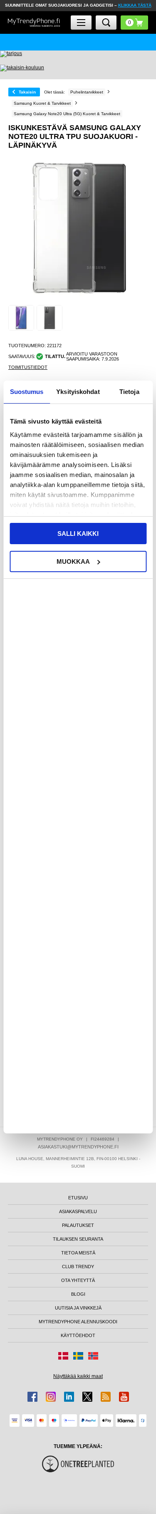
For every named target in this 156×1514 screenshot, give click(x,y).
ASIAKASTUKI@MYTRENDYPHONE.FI (78, 1146)
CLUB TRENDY (78, 1266)
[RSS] (106, 1397)
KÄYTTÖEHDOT (78, 1335)
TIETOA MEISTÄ (78, 1252)
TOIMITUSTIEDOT (27, 367)
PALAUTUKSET (78, 1225)
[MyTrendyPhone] (34, 22)
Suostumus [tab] (27, 391)
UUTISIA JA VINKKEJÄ (78, 1307)
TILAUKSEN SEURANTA (78, 1238)
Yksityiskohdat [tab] (77, 391)
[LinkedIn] (69, 1397)
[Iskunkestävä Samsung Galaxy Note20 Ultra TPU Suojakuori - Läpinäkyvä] (21, 318)
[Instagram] (51, 1397)
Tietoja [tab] (129, 391)
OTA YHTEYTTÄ (78, 1280)
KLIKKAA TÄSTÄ (134, 5)
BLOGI (78, 1294)
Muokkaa (73, 561)
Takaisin (27, 92)
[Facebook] (32, 1397)
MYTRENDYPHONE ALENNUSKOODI (78, 1321)
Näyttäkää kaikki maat (78, 1376)
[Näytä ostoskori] (134, 22)
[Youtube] (124, 1397)
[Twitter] (87, 1397)
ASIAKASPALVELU (78, 1211)
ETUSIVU (78, 1197)
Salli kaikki (78, 533)
